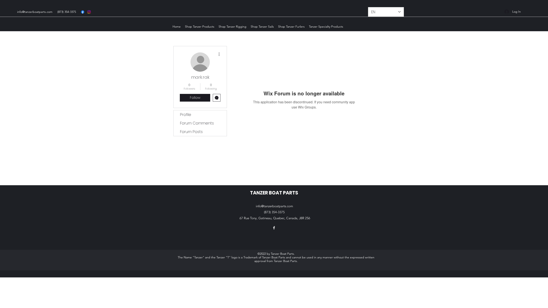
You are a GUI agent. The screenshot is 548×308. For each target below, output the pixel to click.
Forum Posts (191, 131)
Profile (185, 114)
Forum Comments (197, 123)
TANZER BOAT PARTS (274, 193)
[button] (199, 26)
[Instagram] (89, 12)
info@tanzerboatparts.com (34, 12)
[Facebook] (82, 12)
